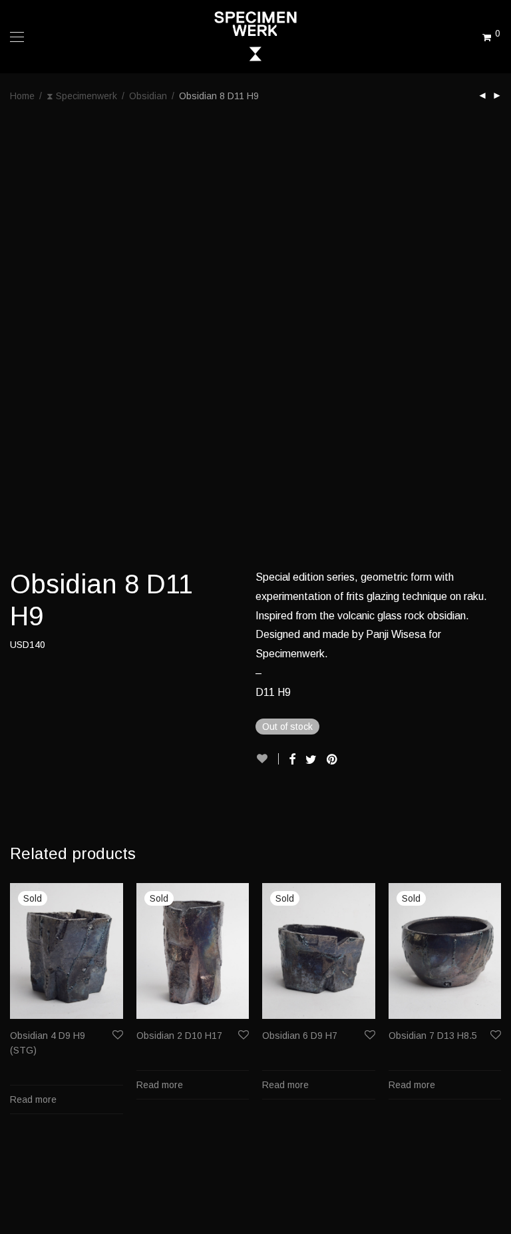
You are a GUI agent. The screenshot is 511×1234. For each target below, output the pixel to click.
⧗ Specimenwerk (82, 96)
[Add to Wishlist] (267, 759)
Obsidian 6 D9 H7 (299, 1035)
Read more (33, 1099)
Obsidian (148, 96)
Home (22, 96)
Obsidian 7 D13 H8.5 (433, 1035)
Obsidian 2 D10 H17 (179, 1035)
